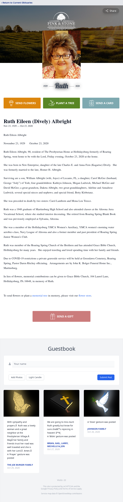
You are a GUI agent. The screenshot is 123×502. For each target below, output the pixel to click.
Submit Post (106, 377)
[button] (21, 403)
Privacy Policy (53, 488)
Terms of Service (70, 488)
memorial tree (39, 295)
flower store (85, 295)
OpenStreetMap (64, 493)
